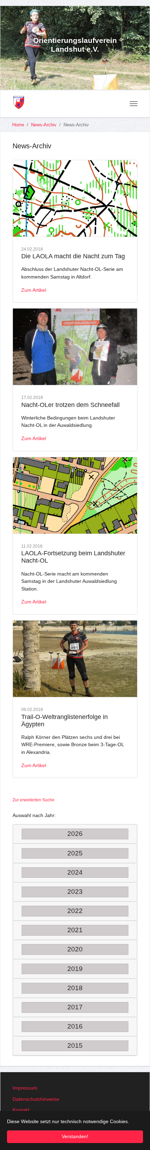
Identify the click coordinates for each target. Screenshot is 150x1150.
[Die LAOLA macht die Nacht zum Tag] (75, 198)
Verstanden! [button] (75, 1136)
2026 (75, 833)
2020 (75, 949)
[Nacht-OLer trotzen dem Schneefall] (75, 347)
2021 (75, 930)
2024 (75, 872)
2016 (75, 1026)
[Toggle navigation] (133, 104)
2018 (75, 988)
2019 (75, 968)
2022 (75, 910)
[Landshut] (19, 102)
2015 (75, 1045)
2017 (75, 1007)
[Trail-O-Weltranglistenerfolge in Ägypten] (75, 659)
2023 (75, 891)
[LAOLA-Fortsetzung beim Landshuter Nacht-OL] (75, 495)
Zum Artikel (33, 290)
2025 (75, 853)
